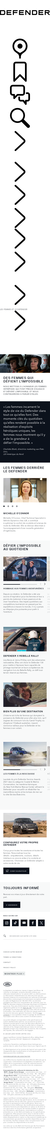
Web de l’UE (27, 1008)
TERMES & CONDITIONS (12, 957)
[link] (25, 27)
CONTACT (7, 962)
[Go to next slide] (45, 584)
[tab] (4, 507)
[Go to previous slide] (41, 584)
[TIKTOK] (15, 923)
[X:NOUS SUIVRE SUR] (41, 923)
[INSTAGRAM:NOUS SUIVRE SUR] (6, 923)
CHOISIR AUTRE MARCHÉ (12, 952)
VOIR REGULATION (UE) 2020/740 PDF (16, 1056)
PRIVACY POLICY (9, 967)
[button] (25, 1)
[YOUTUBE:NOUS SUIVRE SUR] (24, 923)
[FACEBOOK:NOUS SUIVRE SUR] (32, 923)
